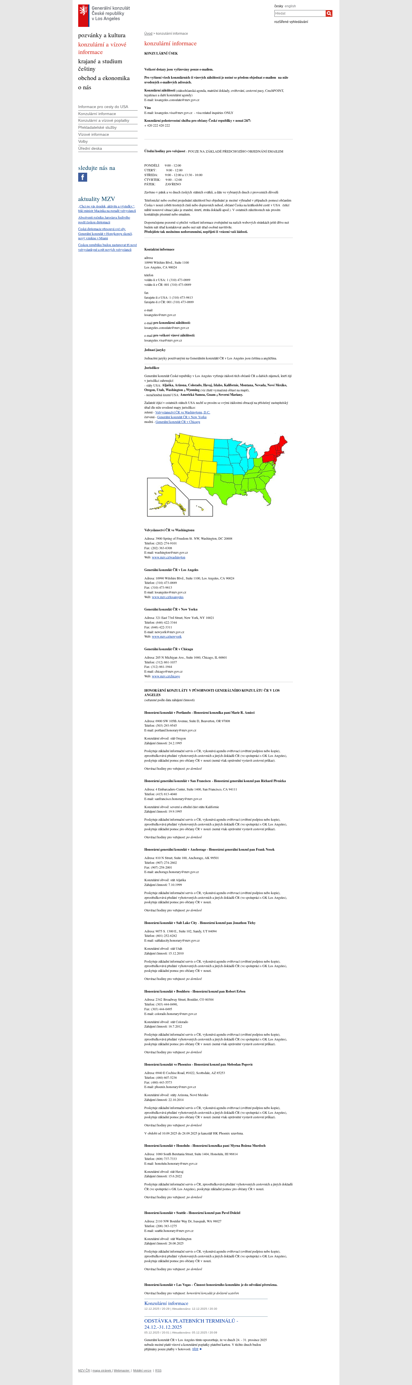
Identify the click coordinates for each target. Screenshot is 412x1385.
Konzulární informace (166, 1303)
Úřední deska (90, 148)
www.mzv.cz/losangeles (168, 597)
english (290, 6)
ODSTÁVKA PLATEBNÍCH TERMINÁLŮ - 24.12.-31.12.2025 (191, 1323)
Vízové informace (93, 134)
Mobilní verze (142, 1370)
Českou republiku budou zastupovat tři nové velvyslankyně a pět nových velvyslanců (107, 247)
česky (278, 6)
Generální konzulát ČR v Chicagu (178, 421)
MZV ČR (84, 1370)
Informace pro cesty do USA (103, 106)
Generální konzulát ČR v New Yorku (182, 417)
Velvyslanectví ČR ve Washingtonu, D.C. (182, 412)
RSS (158, 1370)
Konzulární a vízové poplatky (103, 120)
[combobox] (300, 13)
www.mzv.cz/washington (168, 557)
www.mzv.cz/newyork (167, 636)
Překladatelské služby (97, 127)
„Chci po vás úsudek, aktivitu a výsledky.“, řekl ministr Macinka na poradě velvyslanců (107, 208)
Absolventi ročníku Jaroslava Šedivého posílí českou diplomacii (104, 219)
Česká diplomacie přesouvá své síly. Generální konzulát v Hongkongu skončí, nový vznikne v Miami (105, 233)
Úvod (148, 34)
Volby (83, 141)
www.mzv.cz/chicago (166, 676)
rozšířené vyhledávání (291, 22)
